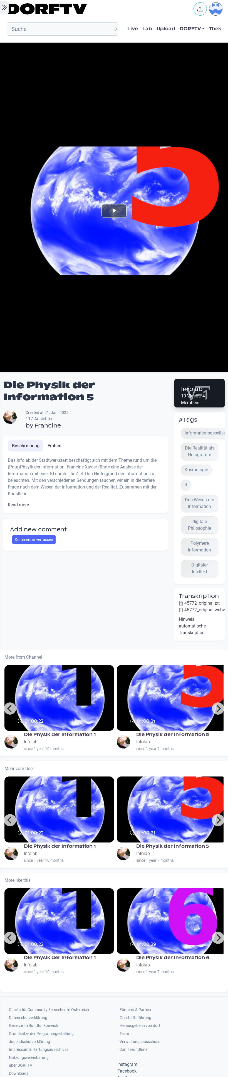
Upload (166, 29)
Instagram (127, 1064)
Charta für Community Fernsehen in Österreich (49, 1009)
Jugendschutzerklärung (29, 1041)
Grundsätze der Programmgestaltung (41, 1033)
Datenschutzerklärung (28, 1017)
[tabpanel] (85, 482)
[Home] (96, 8)
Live (132, 29)
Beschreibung (25, 445)
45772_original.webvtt (206, 609)
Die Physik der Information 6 (172, 958)
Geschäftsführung (135, 1017)
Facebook (127, 1071)
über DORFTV (20, 1065)
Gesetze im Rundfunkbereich (33, 1025)
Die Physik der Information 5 (172, 734)
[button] (200, 9)
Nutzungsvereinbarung (29, 1057)
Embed (54, 445)
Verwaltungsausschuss (140, 1041)
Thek (215, 29)
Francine (47, 425)
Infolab (192, 389)
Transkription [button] (199, 596)
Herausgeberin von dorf (140, 1025)
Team (124, 1033)
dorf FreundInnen (135, 1049)
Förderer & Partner (136, 1009)
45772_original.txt (202, 603)
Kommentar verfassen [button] (34, 539)
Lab (147, 29)
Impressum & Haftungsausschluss (38, 1049)
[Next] (218, 708)
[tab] (25, 445)
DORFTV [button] (190, 29)
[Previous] (10, 708)
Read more (18, 504)
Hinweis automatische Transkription (192, 626)
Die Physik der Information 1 (60, 734)
